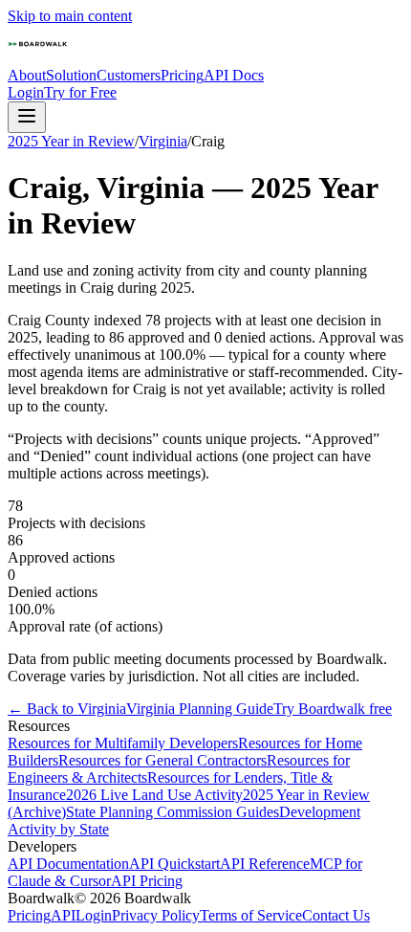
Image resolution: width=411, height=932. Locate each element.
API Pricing (147, 881)
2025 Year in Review (71, 141)
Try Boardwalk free (332, 708)
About (27, 75)
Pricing (182, 75)
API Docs (234, 75)
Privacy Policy (156, 915)
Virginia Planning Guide (199, 708)
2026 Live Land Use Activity (154, 795)
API (63, 915)
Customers (129, 75)
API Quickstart (174, 863)
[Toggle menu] (27, 117)
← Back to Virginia (67, 708)
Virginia (163, 141)
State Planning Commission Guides (172, 812)
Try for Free (80, 92)
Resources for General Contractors (162, 760)
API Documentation (68, 863)
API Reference (265, 863)
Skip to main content (70, 16)
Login (26, 92)
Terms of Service (251, 915)
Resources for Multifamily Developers (123, 743)
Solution (71, 75)
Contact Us (336, 915)
